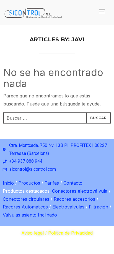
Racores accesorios (73, 199)
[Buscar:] (56, 118)
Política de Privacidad (70, 233)
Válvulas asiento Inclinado (30, 215)
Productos (28, 183)
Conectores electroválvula (79, 191)
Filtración (97, 207)
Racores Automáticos (25, 207)
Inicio (8, 183)
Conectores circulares (26, 199)
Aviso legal (32, 233)
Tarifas (51, 183)
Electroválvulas (67, 207)
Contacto (72, 183)
